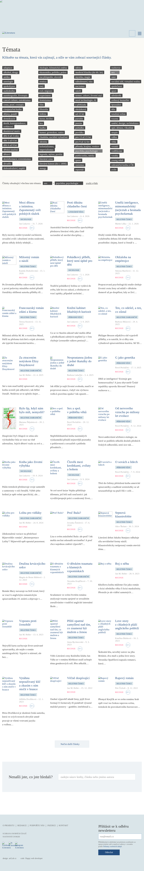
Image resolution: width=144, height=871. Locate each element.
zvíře (113, 169)
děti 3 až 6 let (10, 140)
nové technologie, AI (85, 100)
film (42, 104)
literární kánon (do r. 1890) (53, 163)
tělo (113, 109)
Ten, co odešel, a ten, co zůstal (128, 309)
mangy (43, 168)
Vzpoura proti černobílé (27, 622)
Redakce (22, 825)
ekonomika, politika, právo (53, 72)
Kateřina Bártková (123, 638)
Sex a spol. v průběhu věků (76, 410)
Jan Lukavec (24, 224)
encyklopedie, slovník (51, 77)
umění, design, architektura (125, 123)
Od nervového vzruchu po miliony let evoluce (127, 412)
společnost (116, 86)
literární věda (75, 212)
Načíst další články (70, 744)
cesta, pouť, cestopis (14, 104)
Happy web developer (34, 858)
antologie (8, 81)
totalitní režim (118, 114)
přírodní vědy (75, 317)
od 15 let (79, 114)
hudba (43, 128)
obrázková (80, 109)
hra (41, 123)
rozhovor (116, 67)
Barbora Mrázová (122, 322)
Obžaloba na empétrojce (123, 258)
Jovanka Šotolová (75, 523)
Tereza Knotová (26, 322)
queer (78, 160)
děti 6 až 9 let (10, 145)
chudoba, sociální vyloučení (54, 137)
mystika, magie (82, 77)
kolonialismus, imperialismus (47, 148)
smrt (113, 77)
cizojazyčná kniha (13, 109)
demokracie (9, 118)
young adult (117, 160)
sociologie (26, 219)
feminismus (45, 100)
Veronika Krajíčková (76, 581)
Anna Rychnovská (75, 642)
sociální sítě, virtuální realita (125, 81)
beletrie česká (124, 219)
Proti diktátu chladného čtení (77, 204)
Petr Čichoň (120, 688)
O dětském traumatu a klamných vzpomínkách (79, 567)
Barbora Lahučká (74, 375)
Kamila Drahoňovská (28, 271)
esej (41, 86)
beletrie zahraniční (127, 317)
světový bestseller (120, 100)
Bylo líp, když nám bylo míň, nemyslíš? (31, 410)
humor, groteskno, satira (52, 132)
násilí (78, 91)
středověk (116, 95)
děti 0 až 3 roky (11, 136)
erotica (43, 81)
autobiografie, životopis (15, 95)
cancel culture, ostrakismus (17, 100)
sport (113, 91)
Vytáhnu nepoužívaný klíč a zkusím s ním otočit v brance (29, 683)
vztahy (114, 155)
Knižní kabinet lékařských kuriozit (79, 309)
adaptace (8, 67)
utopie (114, 132)
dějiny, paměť (10, 114)
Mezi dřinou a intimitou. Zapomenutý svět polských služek (30, 208)
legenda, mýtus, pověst (51, 154)
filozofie (44, 109)
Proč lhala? (74, 512)
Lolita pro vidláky (30, 512)
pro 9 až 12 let (82, 141)
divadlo (7, 163)
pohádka (79, 128)
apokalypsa (9, 86)
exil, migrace (46, 91)
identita (43, 141)
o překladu (80, 104)
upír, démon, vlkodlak (122, 128)
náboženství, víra (84, 81)
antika (7, 77)
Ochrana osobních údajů (15, 834)
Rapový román (124, 678)
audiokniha (9, 91)
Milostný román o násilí (29, 258)
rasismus (79, 165)
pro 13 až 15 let (83, 137)
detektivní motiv (12, 131)
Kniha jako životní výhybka (30, 463)
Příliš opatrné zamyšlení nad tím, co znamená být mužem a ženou (79, 626)
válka (114, 137)
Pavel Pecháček (122, 367)
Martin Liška (120, 224)
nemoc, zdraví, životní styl (88, 95)
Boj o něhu (122, 563)
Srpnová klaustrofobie (123, 514)
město (78, 67)
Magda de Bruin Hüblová (30, 577)
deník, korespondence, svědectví (15, 125)
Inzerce (51, 825)
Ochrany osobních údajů (112, 846)
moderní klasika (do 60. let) (89, 72)
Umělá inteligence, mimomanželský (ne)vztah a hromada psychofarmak (128, 208)
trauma (114, 118)
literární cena (46, 159)
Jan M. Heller (25, 375)
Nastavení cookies (11, 837)
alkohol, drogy (11, 72)
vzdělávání (116, 151)
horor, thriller (46, 118)
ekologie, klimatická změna (53, 67)
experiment (45, 95)
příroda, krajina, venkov (87, 146)
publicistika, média (84, 155)
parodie (79, 118)
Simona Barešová (122, 271)
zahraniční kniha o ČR (122, 165)
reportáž (79, 169)
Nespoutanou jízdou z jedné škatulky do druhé (79, 361)
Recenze (23, 228)
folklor (43, 114)
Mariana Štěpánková (28, 422)
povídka (79, 132)
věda (113, 141)
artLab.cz (12, 858)
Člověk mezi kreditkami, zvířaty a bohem (79, 465)
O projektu (8, 825)
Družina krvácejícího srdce (32, 565)
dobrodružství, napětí (14, 168)
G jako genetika (125, 357)
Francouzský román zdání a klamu (31, 309)
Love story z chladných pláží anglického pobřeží (127, 624)
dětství (7, 154)
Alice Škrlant (121, 526)
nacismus (80, 86)
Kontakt (63, 825)
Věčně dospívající (78, 678)
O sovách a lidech (126, 462)
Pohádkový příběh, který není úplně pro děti (79, 260)
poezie (78, 123)
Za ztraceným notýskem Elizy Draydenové (29, 361)
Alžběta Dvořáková (27, 699)
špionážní (116, 104)
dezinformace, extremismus (17, 159)
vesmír (114, 146)
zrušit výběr (92, 183)
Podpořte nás (37, 825)
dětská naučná (11, 149)
